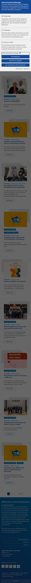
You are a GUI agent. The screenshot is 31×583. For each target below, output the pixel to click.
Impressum (26, 68)
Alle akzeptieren (15, 56)
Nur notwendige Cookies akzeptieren (15, 65)
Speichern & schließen (15, 61)
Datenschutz (19, 68)
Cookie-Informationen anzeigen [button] (10, 53)
